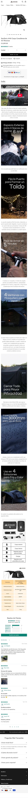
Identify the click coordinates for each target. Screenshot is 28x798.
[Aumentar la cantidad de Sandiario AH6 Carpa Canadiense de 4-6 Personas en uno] (25, 50)
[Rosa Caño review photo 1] (4, 681)
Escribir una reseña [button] (14, 635)
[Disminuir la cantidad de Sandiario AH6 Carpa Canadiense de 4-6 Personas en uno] (8, 50)
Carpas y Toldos (9, 5)
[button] (25, 1)
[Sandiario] (14, 1)
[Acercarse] (24, 30)
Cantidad (3, 50)
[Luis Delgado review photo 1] (4, 659)
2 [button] (12, 727)
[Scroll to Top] (25, 790)
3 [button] (14, 727)
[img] (4, 644)
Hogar (2, 5)
